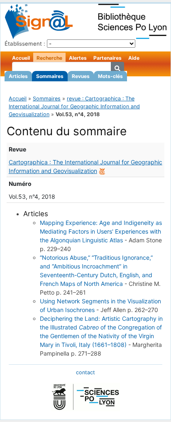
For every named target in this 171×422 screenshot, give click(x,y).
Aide (133, 58)
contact (85, 372)
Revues (81, 76)
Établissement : (25, 43)
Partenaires (107, 58)
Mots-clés (110, 76)
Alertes (78, 58)
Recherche (49, 58)
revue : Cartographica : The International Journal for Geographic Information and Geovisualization (74, 106)
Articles (18, 76)
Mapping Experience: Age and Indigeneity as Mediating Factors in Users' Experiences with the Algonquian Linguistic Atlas (101, 231)
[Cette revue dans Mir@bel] (102, 170)
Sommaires (50, 76)
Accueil (21, 58)
